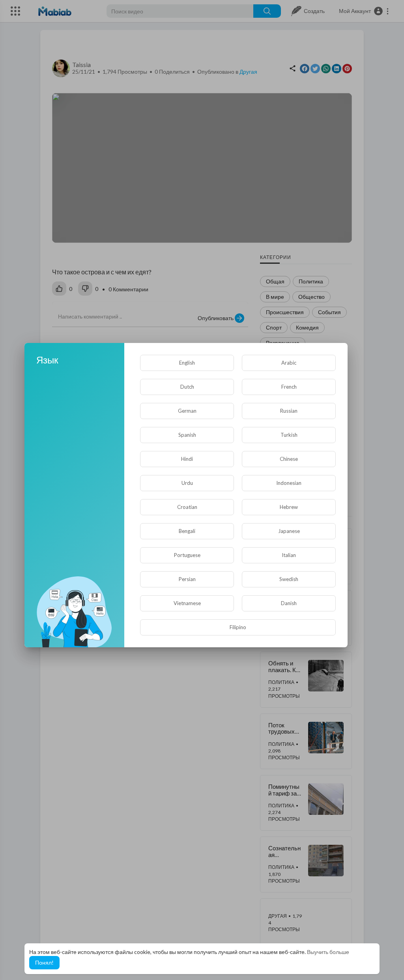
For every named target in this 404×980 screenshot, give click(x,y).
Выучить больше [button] (328, 951)
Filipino (238, 627)
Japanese (289, 531)
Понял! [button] (44, 962)
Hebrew (289, 507)
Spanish (187, 435)
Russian (288, 411)
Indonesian (288, 483)
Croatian (187, 507)
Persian (187, 579)
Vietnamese (187, 603)
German (187, 411)
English (187, 363)
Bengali (187, 531)
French (289, 387)
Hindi (187, 459)
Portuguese (187, 555)
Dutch (187, 387)
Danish (289, 603)
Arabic (288, 363)
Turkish (289, 435)
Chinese (289, 459)
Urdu (187, 483)
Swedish (288, 579)
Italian (289, 555)
